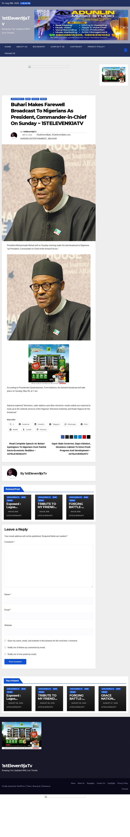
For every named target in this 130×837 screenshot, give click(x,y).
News (28, 99)
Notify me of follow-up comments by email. (26, 647)
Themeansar (45, 786)
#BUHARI (52, 139)
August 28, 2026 (16, 703)
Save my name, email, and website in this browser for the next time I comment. (43, 641)
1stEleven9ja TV (18, 99)
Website (8, 625)
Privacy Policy (96, 47)
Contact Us (57, 47)
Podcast (35, 99)
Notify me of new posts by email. (22, 654)
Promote (10, 53)
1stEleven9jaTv (29, 131)
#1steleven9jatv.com (61, 135)
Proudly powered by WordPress (14, 786)
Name (7, 594)
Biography (39, 47)
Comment (9, 542)
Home (8, 47)
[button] (121, 50)
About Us (21, 47)
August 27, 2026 (110, 703)
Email (7, 610)
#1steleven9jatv (44, 135)
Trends (43, 99)
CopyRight (76, 47)
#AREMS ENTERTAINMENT (33, 139)
